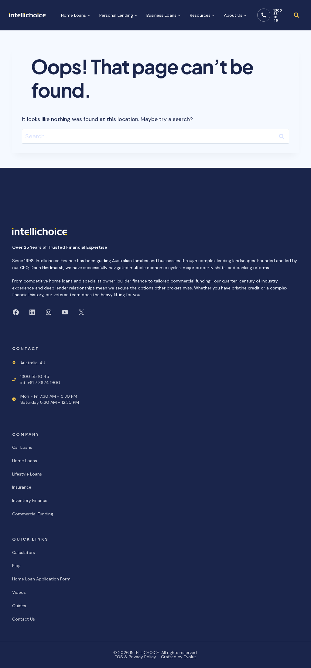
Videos (19, 592)
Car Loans (22, 447)
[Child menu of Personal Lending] (118, 15)
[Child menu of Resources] (202, 15)
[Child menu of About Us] (235, 15)
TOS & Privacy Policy (135, 657)
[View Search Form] (296, 15)
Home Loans (24, 460)
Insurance (21, 487)
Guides (19, 605)
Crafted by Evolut (178, 657)
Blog (16, 565)
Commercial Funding (32, 514)
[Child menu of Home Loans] (75, 15)
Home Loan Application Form (41, 579)
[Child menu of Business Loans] (163, 15)
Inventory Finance (29, 500)
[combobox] (155, 136)
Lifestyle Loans (27, 474)
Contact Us (23, 619)
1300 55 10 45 (277, 15)
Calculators (23, 552)
